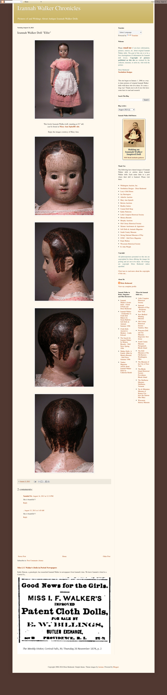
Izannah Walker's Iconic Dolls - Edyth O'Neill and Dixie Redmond (125, 304)
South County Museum (128, 232)
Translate (135, 35)
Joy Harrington (125, 194)
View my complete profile (127, 286)
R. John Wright (125, 247)
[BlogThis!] (41, 481)
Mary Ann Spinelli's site (69, 126)
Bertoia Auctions (126, 203)
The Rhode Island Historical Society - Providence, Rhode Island (143, 373)
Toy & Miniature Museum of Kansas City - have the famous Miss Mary (144, 393)
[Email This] (39, 481)
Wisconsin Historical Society (130, 244)
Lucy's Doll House (126, 191)
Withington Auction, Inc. (129, 185)
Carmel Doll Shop (126, 209)
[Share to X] (44, 481)
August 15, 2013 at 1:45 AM (34, 510)
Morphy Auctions (126, 220)
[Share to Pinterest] (48, 481)
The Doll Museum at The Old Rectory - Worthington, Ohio (143, 355)
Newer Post (22, 556)
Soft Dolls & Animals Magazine (131, 229)
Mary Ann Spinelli (126, 200)
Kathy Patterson (125, 212)
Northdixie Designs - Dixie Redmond (133, 188)
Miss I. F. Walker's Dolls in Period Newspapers (37, 567)
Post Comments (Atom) (35, 560)
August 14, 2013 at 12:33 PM (43, 496)
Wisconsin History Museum (144, 401)
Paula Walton (125, 241)
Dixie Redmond (126, 283)
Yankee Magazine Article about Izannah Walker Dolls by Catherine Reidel (126, 367)
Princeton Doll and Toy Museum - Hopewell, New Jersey (143, 334)
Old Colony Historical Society (130, 223)
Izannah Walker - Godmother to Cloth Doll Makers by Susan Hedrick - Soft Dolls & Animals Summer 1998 (126, 318)
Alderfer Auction (126, 197)
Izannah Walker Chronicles (49, 8)
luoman (101, 667)
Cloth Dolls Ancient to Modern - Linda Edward (125, 332)
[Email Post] (35, 481)
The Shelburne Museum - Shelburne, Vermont (143, 383)
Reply (25, 503)
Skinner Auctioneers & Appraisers (132, 226)
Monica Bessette (126, 217)
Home (64, 556)
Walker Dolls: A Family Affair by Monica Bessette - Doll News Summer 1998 (126, 355)
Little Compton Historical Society (132, 214)
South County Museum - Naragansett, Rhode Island (143, 344)
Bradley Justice (125, 206)
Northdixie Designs (125, 72)
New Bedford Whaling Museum (142, 316)
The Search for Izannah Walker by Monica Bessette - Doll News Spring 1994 (125, 343)
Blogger (116, 667)
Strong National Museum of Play (131, 235)
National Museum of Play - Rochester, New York (143, 308)
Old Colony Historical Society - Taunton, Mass (143, 324)
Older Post (106, 556)
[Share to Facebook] (46, 481)
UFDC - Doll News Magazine (130, 238)
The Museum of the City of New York (143, 364)
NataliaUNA (27, 496)
